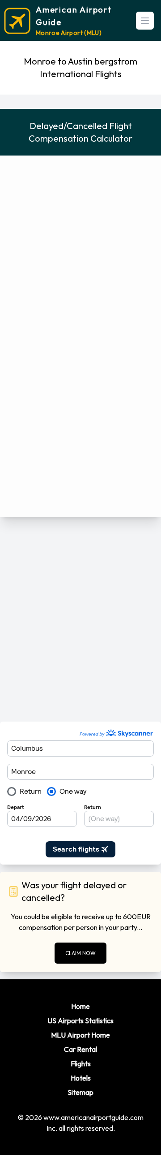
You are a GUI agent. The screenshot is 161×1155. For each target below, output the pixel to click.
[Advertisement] (80, 619)
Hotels (81, 1077)
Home (80, 1006)
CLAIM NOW (80, 953)
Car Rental (80, 1049)
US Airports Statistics (80, 1020)
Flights (81, 1063)
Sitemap (80, 1092)
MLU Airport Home (80, 1034)
